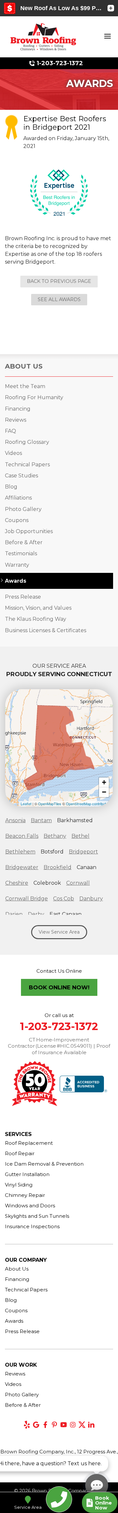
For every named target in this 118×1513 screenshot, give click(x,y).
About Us (24, 366)
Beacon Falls (21, 836)
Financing (17, 409)
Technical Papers (27, 464)
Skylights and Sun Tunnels (37, 1216)
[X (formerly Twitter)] (82, 1425)
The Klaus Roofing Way (35, 619)
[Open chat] (96, 1485)
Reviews (15, 420)
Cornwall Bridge (26, 898)
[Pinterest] (54, 1425)
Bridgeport (83, 852)
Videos (13, 453)
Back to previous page (59, 281)
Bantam (41, 820)
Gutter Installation (27, 1174)
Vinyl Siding (18, 1185)
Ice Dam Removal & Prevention (44, 1164)
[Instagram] (73, 1425)
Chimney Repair (25, 1195)
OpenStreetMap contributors (88, 803)
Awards (15, 581)
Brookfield (57, 867)
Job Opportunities (29, 531)
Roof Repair (19, 1153)
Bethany (55, 836)
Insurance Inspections (32, 1226)
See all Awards (59, 299)
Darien (14, 914)
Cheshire (16, 883)
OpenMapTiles (49, 803)
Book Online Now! (59, 987)
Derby (36, 914)
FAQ (10, 431)
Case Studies (21, 476)
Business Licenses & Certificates (45, 630)
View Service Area (59, 932)
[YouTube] (64, 1425)
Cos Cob (63, 898)
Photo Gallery (23, 509)
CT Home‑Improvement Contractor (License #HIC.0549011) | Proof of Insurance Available (59, 1046)
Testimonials (21, 553)
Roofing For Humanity (34, 397)
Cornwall (78, 883)
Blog (11, 487)
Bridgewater (21, 867)
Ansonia (15, 820)
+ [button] (104, 782)
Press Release (23, 597)
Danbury (91, 898)
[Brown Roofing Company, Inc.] (43, 37)
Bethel (80, 836)
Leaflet (26, 803)
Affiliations (18, 498)
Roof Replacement (29, 1143)
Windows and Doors (30, 1205)
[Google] (36, 1425)
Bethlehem (20, 852)
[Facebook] (45, 1425)
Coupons (17, 520)
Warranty (17, 565)
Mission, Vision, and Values (38, 608)
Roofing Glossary (27, 442)
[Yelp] (27, 1425)
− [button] (104, 792)
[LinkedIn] (91, 1425)
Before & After (24, 542)
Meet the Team (25, 386)
